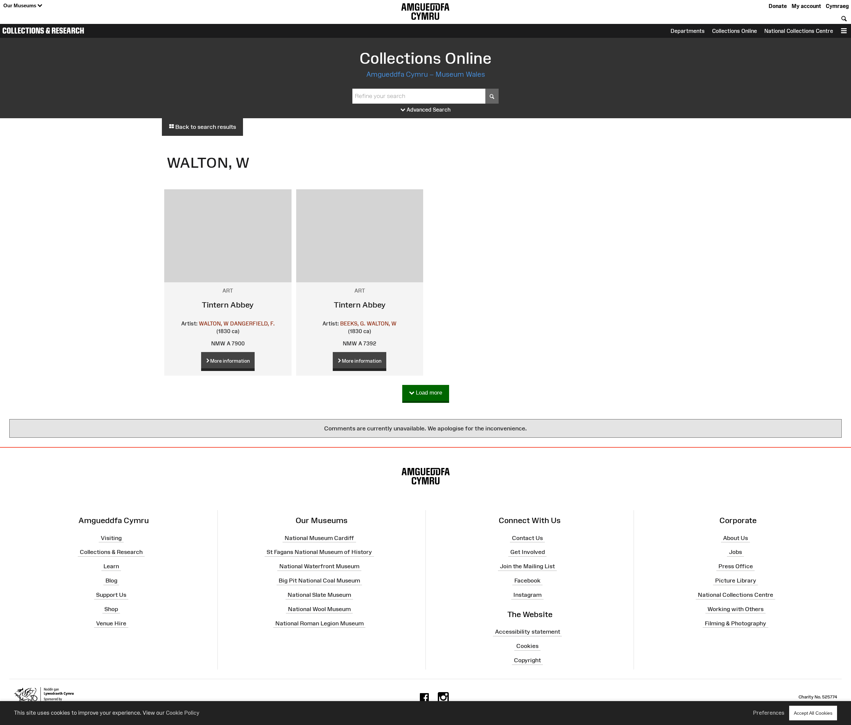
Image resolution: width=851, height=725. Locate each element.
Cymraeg (837, 6)
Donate (778, 6)
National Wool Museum (319, 609)
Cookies (527, 646)
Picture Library (735, 580)
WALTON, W (214, 323)
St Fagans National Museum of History (319, 552)
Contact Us (527, 537)
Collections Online (734, 31)
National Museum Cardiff (319, 537)
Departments (687, 31)
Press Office (735, 566)
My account (806, 6)
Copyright (527, 660)
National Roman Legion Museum (319, 623)
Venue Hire (111, 623)
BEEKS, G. (352, 323)
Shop (111, 609)
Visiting (111, 537)
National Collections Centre (798, 31)
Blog (111, 580)
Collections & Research (43, 31)
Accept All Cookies (813, 713)
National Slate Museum (319, 594)
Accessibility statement (527, 631)
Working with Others (735, 609)
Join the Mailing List (527, 566)
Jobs (735, 552)
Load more (428, 393)
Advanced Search (428, 110)
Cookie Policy (182, 713)
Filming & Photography (735, 623)
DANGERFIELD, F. (252, 323)
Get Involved (527, 552)
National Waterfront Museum (319, 566)
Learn (111, 566)
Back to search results (205, 127)
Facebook (527, 580)
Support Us (111, 594)
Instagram (527, 594)
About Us (735, 537)
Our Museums (20, 5)
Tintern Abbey (228, 304)
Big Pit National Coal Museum (319, 580)
